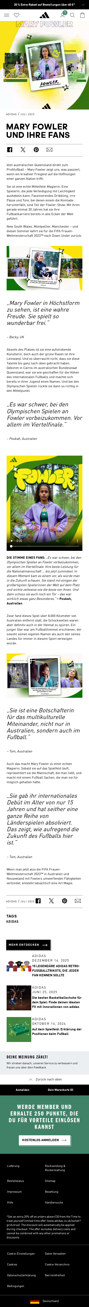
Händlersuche (54, 1202)
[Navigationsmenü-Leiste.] (7, 15)
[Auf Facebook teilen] (9, 150)
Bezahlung (51, 1191)
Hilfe (10, 1202)
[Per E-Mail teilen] (49, 150)
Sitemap (50, 1181)
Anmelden (22, 1090)
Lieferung (13, 1166)
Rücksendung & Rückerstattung (55, 1168)
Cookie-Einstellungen (21, 1253)
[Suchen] (72, 15)
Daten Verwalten (55, 1253)
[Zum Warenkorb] (82, 15)
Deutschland (51, 1301)
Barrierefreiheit (55, 1275)
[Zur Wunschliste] (17, 15)
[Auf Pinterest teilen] (36, 150)
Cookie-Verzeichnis (57, 1264)
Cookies (12, 1264)
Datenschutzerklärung (21, 1275)
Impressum (14, 1191)
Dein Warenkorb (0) (60, 1090)
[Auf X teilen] (22, 150)
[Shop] (44, 17)
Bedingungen (15, 1286)
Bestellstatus (15, 1181)
